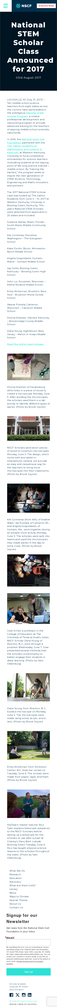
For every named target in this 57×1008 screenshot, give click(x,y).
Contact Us (16, 907)
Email (10, 937)
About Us (15, 903)
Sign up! (28, 972)
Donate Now (46, 5)
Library (14, 889)
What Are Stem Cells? (23, 885)
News (13, 892)
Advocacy (15, 881)
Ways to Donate (19, 896)
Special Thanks (19, 900)
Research (15, 874)
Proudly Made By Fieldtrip (23, 1004)
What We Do (17, 870)
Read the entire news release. (25, 344)
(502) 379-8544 (17, 990)
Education (16, 878)
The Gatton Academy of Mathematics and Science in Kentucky (24, 149)
